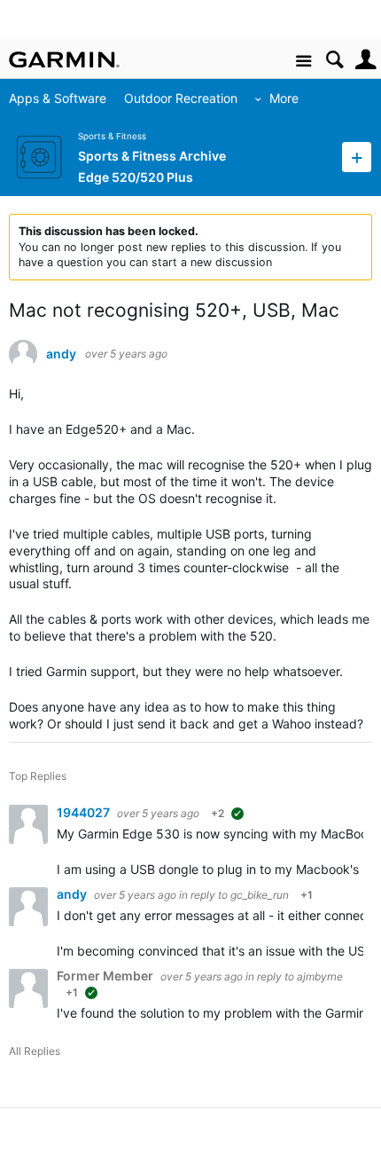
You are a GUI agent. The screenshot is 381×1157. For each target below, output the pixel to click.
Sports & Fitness (112, 136)
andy (61, 354)
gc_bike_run (259, 894)
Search (334, 59)
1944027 (85, 812)
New (356, 156)
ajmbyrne (320, 976)
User (365, 59)
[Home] (64, 59)
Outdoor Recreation (180, 98)
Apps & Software (57, 98)
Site (303, 61)
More (284, 98)
